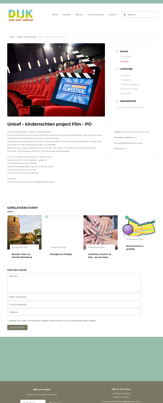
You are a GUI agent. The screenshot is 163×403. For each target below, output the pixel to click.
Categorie (126, 80)
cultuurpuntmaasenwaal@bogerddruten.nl (121, 401)
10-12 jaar (126, 75)
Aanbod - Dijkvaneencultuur (26, 37)
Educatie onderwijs (130, 84)
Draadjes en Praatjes (61, 254)
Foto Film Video (130, 89)
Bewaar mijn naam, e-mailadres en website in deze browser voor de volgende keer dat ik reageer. (53, 320)
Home (12, 37)
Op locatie (126, 93)
